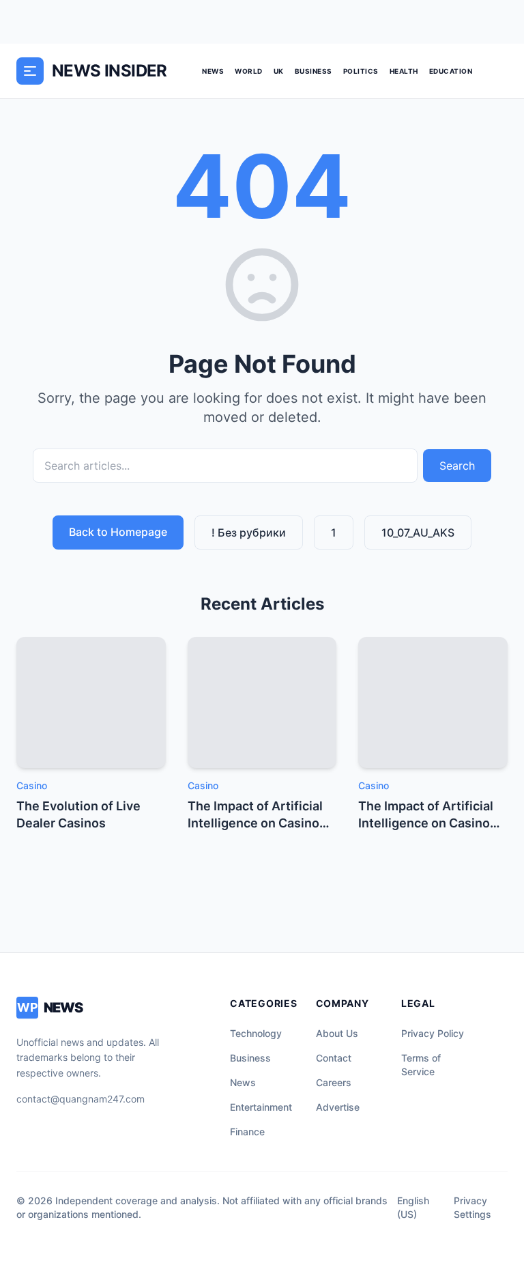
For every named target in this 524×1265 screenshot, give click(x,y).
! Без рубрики (249, 532)
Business (313, 71)
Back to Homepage (118, 532)
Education (451, 71)
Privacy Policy (432, 1033)
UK (279, 71)
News (213, 71)
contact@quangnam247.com (80, 1099)
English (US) (413, 1207)
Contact (333, 1058)
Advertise (338, 1107)
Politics (361, 71)
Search (457, 465)
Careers (333, 1082)
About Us (337, 1033)
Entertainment (261, 1107)
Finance (247, 1131)
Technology (256, 1033)
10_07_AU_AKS (417, 532)
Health (404, 71)
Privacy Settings (472, 1207)
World (249, 71)
